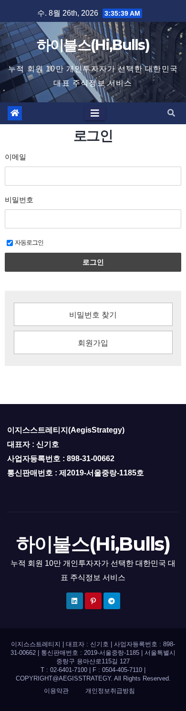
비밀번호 (19, 200)
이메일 (15, 157)
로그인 (93, 262)
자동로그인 (29, 242)
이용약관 (56, 690)
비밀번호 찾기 (93, 315)
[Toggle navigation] (94, 113)
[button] (171, 113)
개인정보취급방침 (110, 690)
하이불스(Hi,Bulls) (93, 45)
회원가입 (93, 343)
